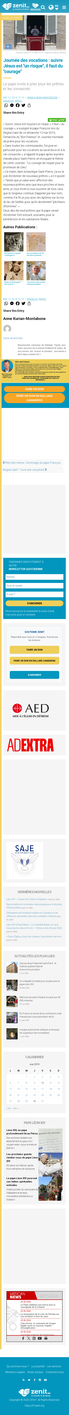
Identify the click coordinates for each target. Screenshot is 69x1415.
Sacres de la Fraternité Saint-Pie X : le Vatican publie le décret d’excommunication (38, 966)
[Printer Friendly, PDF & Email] (57, 120)
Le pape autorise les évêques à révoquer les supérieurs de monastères (40, 1031)
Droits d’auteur (35, 1372)
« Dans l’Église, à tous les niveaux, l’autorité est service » (34, 936)
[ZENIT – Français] (19, 6)
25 (50, 1095)
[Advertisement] (34, 435)
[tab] (20, 1295)
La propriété (38, 1366)
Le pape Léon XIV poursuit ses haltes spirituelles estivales (21, 1182)
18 (50, 1089)
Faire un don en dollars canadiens (34, 398)
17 (42, 1089)
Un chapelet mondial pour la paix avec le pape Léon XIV (40, 983)
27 (10, 1101)
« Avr (8, 1108)
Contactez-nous (55, 1372)
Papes (17, 18)
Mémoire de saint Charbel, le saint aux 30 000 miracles (40, 999)
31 (42, 1101)
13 (10, 1089)
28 (18, 1101)
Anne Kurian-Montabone (42, 97)
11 (50, 1083)
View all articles (13, 338)
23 (34, 1095)
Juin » (15, 1108)
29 (26, 1101)
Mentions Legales (15, 1372)
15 (26, 1089)
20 (10, 1095)
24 (42, 1095)
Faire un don (34, 389)
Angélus (7, 18)
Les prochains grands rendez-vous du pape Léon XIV (22, 1158)
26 (58, 1095)
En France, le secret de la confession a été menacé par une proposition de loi (40, 1015)
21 (18, 1095)
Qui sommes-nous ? (17, 1366)
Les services (54, 1366)
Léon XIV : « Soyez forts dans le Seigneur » (27, 899)
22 (26, 1095)
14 (18, 1089)
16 (34, 1089)
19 (58, 1089)
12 (58, 1083)
